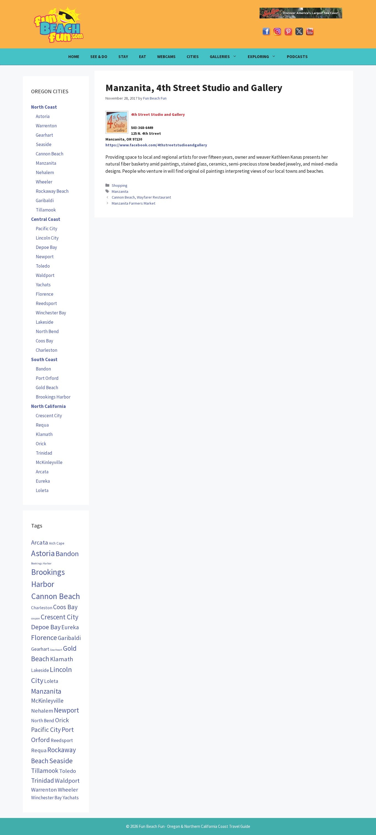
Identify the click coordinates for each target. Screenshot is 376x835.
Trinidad (44, 453)
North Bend (47, 331)
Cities (193, 56)
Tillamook (46, 210)
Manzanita (120, 191)
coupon (35, 618)
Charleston (46, 350)
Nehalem (45, 172)
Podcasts (297, 56)
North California (48, 406)
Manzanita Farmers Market (133, 203)
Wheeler (44, 182)
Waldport (45, 275)
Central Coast (45, 219)
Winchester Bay (51, 313)
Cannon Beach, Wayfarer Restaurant (141, 197)
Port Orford (47, 378)
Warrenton (46, 126)
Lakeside (44, 322)
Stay (123, 56)
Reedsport (46, 303)
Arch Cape (56, 543)
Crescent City (49, 416)
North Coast (44, 107)
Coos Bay (44, 341)
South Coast (44, 359)
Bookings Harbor (41, 563)
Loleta (42, 490)
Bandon (43, 369)
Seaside (43, 144)
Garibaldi (45, 200)
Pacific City (46, 229)
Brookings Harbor (53, 397)
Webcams (166, 56)
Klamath (44, 434)
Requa (42, 425)
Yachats (43, 285)
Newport (45, 257)
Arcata (42, 472)
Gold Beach (47, 387)
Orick (41, 444)
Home (73, 56)
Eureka (43, 481)
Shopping (119, 185)
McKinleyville (49, 462)
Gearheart (56, 650)
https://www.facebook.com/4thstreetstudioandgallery (156, 144)
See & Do (98, 56)
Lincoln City (47, 238)
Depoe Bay (46, 247)
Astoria (43, 116)
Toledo (43, 266)
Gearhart (44, 135)
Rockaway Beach (52, 191)
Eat (142, 56)
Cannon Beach (49, 154)
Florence (44, 294)
